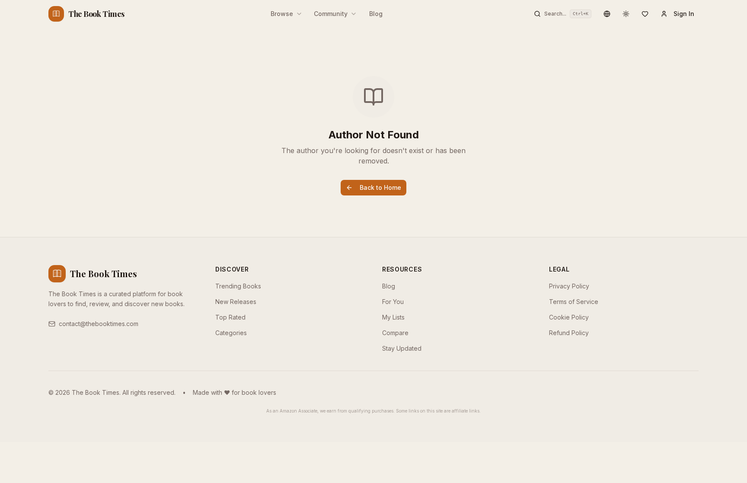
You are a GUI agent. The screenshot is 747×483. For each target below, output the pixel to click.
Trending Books (238, 286)
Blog (376, 13)
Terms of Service (573, 301)
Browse (282, 13)
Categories (231, 332)
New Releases (235, 301)
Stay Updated (401, 348)
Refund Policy (569, 332)
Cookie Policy (569, 317)
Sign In (684, 13)
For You (393, 301)
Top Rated (230, 317)
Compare (395, 332)
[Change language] (607, 14)
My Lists (393, 317)
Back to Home (380, 187)
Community (331, 13)
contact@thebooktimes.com (98, 323)
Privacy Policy (569, 286)
